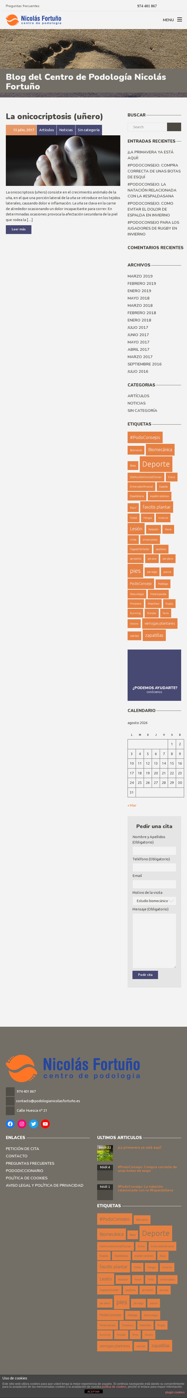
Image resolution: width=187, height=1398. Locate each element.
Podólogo (163, 583)
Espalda (163, 486)
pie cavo (152, 558)
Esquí (133, 507)
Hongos (147, 517)
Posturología (137, 594)
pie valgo (152, 571)
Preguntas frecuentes (22, 6)
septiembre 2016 (145, 364)
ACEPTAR (93, 1391)
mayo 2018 (139, 298)
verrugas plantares (160, 623)
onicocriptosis (150, 539)
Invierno (163, 517)
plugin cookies (175, 1392)
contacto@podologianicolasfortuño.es (48, 1101)
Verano (134, 623)
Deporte (156, 464)
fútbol (133, 517)
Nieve (168, 529)
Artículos (138, 396)
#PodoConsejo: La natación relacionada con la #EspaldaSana (152, 190)
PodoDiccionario (24, 1171)
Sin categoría (142, 410)
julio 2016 (138, 371)
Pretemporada (158, 594)
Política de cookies (26, 1178)
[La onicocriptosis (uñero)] (63, 160)
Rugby (169, 603)
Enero (171, 477)
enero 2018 (139, 320)
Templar (151, 613)
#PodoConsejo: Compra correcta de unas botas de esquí (154, 171)
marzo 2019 (140, 276)
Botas (133, 465)
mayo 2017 (139, 342)
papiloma (161, 549)
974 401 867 (26, 1091)
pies (135, 570)
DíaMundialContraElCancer (146, 477)
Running (135, 613)
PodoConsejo (141, 583)
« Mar (132, 805)
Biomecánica (160, 449)
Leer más (19, 229)
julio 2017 (138, 327)
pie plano (168, 558)
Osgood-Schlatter (140, 549)
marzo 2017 (140, 357)
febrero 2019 (142, 283)
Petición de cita (22, 1149)
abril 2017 (139, 349)
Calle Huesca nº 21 (32, 1110)
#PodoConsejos (145, 437)
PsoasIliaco (153, 603)
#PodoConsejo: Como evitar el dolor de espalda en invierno (150, 209)
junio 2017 (138, 335)
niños (133, 539)
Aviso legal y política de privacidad (45, 1185)
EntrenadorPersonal (141, 486)
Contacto (17, 1156)
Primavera (135, 603)
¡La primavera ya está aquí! (151, 155)
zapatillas (154, 635)
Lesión (136, 528)
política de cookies (114, 1386)
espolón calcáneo (159, 496)
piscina (167, 571)
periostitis (135, 558)
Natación (154, 529)
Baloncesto (136, 450)
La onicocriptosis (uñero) (54, 116)
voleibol (134, 635)
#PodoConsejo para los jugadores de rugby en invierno (153, 228)
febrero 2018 (142, 313)
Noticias (137, 403)
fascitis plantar (157, 506)
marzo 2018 (140, 305)
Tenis (166, 613)
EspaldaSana (137, 496)
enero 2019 (139, 291)
